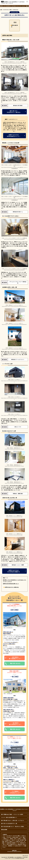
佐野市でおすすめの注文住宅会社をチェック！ (13, 135)
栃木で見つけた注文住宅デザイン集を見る (13, 111)
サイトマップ (25, 855)
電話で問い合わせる (15, 663)
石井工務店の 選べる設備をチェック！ (15, 658)
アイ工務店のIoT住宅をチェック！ (15, 792)
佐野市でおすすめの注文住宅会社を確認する (13, 571)
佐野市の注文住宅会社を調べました (11, 583)
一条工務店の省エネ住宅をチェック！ (15, 723)
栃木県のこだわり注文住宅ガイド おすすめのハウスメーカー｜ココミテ (12, 2)
